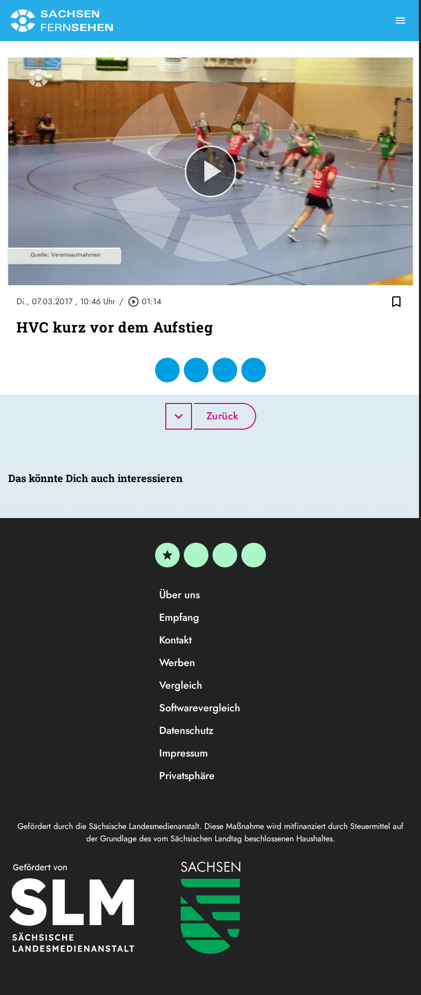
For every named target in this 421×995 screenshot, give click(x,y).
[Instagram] (225, 555)
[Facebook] (196, 555)
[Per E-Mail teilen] (253, 370)
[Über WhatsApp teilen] (225, 370)
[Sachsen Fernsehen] (61, 20)
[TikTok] (253, 555)
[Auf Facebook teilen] (167, 370)
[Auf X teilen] (196, 370)
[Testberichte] (167, 555)
